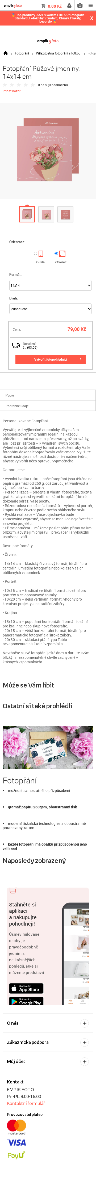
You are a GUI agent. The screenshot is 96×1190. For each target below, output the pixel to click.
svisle (40, 262)
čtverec (61, 262)
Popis (10, 395)
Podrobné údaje (17, 406)
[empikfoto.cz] (48, 40)
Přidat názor (11, 91)
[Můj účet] (69, 5)
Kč (55, 6)
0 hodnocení (58, 85)
